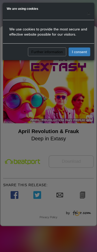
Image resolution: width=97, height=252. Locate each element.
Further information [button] (47, 52)
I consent (79, 52)
